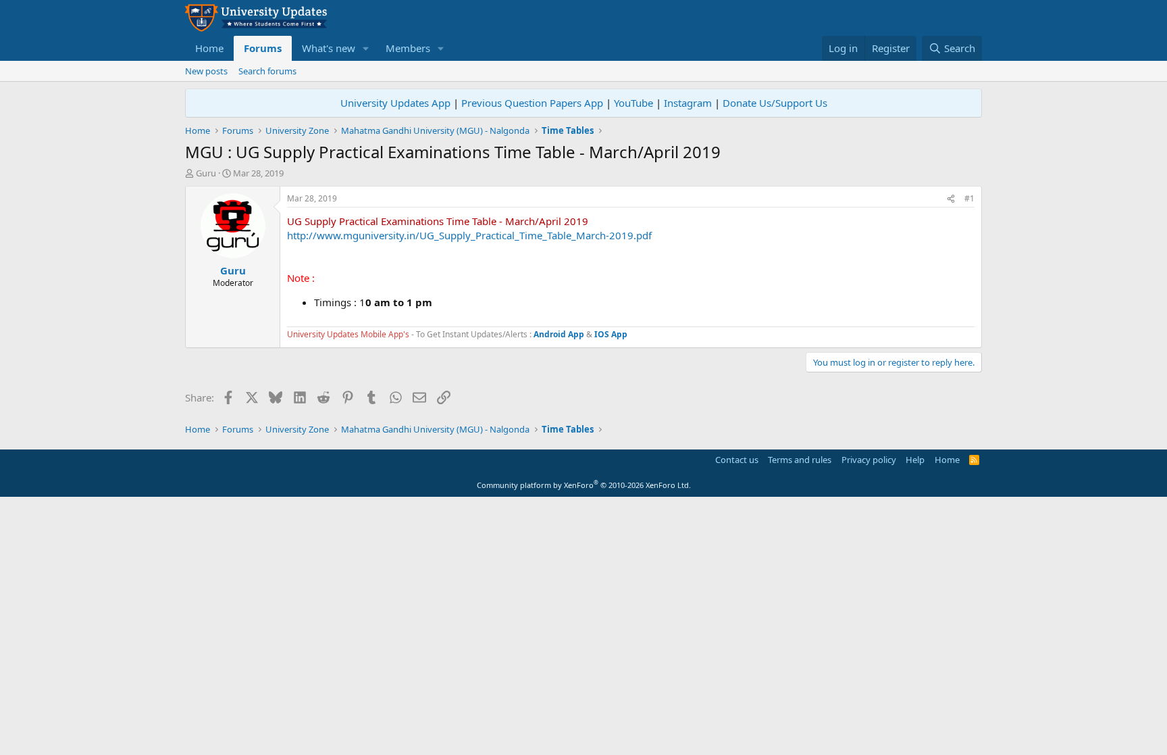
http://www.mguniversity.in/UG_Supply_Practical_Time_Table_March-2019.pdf (469, 235)
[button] (366, 48)
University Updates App (395, 102)
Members (408, 48)
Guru (206, 173)
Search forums (267, 71)
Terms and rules (799, 460)
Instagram (688, 102)
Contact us (736, 460)
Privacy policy (868, 460)
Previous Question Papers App (532, 102)
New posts (206, 71)
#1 (969, 198)
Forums (263, 48)
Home (209, 48)
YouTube (633, 102)
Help (915, 460)
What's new (328, 48)
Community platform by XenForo (584, 485)
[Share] (951, 199)
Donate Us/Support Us (775, 102)
